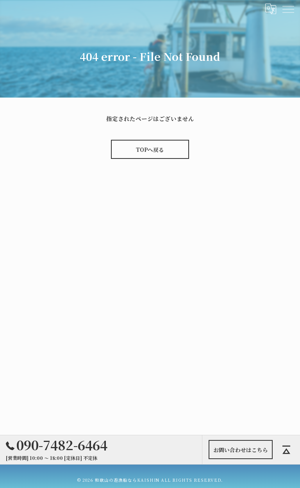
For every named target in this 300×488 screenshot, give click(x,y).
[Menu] (288, 8)
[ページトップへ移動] (286, 450)
